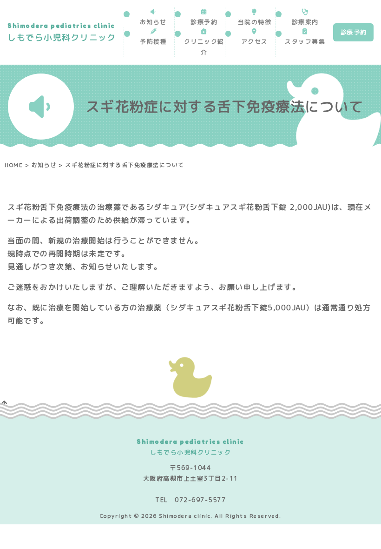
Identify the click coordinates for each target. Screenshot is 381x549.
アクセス (254, 41)
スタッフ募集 (305, 41)
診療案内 (305, 22)
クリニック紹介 (204, 46)
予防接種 (153, 41)
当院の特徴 (255, 22)
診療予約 (203, 22)
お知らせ (153, 22)
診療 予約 (353, 32)
